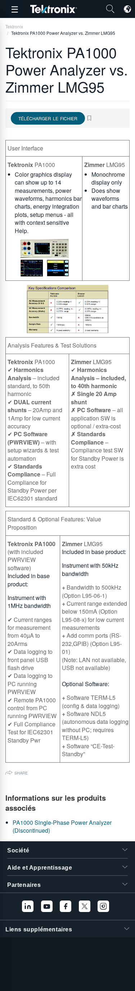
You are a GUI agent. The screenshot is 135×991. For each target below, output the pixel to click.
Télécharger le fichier (47, 118)
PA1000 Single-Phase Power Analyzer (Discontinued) (62, 826)
